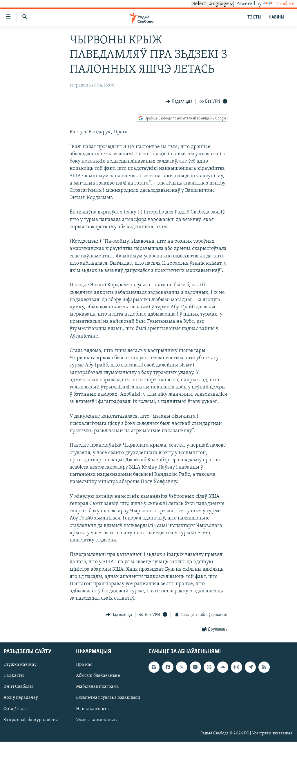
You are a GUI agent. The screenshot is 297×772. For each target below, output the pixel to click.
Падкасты (13, 675)
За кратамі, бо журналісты (30, 720)
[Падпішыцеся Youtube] (195, 667)
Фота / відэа (15, 709)
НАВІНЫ (276, 17)
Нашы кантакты (93, 709)
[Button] (179, 102)
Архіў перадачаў (20, 698)
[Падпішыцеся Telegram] (250, 667)
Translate (284, 4)
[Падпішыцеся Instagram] (236, 667)
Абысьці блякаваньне (98, 675)
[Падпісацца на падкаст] (209, 667)
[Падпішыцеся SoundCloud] (222, 667)
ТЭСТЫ (254, 17)
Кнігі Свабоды (18, 687)
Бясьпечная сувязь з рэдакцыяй (108, 698)
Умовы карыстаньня (97, 720)
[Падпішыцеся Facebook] (167, 667)
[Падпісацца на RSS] (263, 667)
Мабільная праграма (97, 687)
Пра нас (84, 664)
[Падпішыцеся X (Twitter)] (181, 667)
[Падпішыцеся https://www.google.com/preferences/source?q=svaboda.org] (154, 667)
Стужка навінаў (20, 664)
